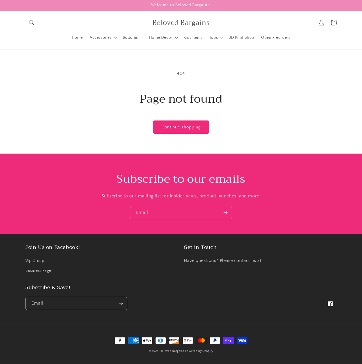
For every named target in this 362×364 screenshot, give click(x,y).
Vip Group (34, 261)
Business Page (38, 270)
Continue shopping (181, 127)
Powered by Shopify (199, 351)
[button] (31, 22)
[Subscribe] (225, 212)
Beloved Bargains (172, 351)
